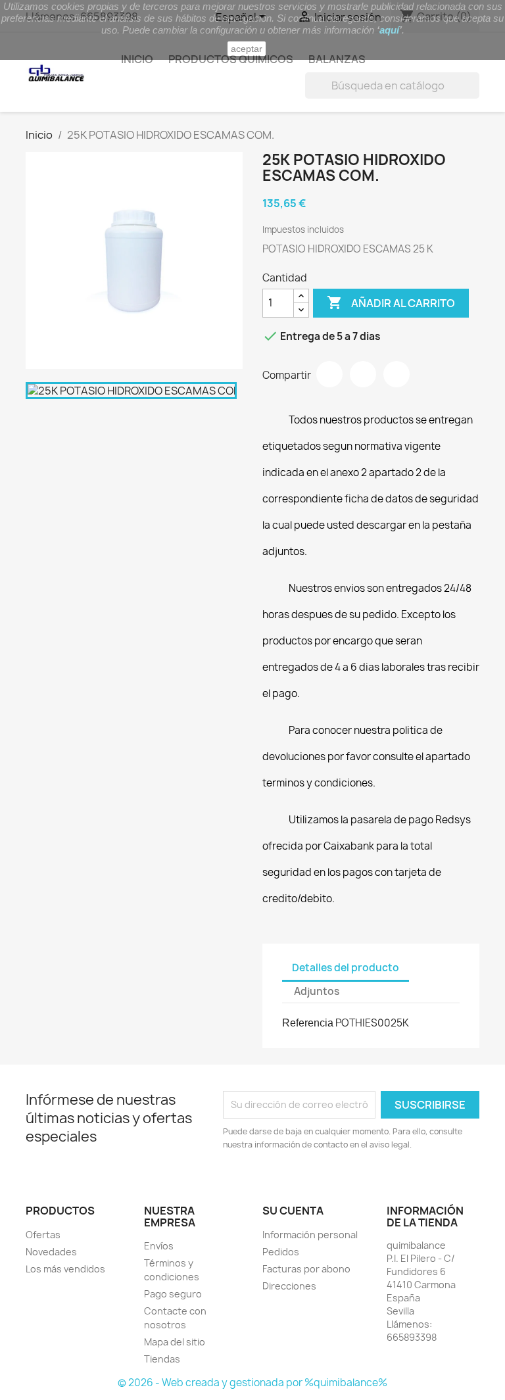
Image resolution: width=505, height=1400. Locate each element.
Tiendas (162, 1359)
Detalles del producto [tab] (345, 968)
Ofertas (43, 1234)
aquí (389, 30)
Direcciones (289, 1286)
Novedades (51, 1251)
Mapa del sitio (174, 1342)
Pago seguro (173, 1294)
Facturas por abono (306, 1269)
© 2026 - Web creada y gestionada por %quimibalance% (252, 1382)
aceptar (246, 48)
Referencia (307, 1022)
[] (474, 94)
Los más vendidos (65, 1269)
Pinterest (396, 374)
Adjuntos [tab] (316, 991)
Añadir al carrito (391, 302)
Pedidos (280, 1251)
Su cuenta (293, 1210)
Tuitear (363, 374)
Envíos (159, 1246)
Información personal (310, 1234)
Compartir (329, 374)
